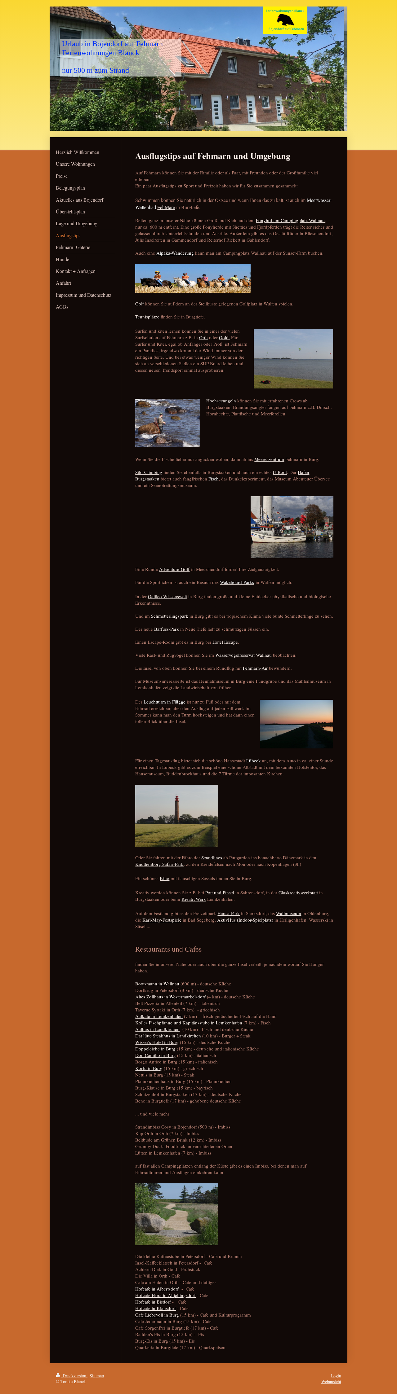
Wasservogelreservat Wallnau (243, 655)
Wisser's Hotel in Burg (157, 1042)
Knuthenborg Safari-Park (159, 864)
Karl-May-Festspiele (161, 920)
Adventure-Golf (174, 569)
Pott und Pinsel (219, 892)
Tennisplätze (147, 316)
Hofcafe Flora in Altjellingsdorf (165, 1295)
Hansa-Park (228, 913)
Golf (139, 303)
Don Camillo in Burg (155, 1055)
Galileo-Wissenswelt (167, 596)
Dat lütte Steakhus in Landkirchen (168, 1035)
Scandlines (211, 857)
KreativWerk (193, 899)
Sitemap (97, 1376)
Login (336, 1376)
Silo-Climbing (148, 472)
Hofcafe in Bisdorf (153, 1302)
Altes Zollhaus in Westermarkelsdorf (170, 996)
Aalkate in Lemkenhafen (159, 1016)
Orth (203, 337)
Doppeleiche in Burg (155, 1049)
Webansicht (331, 1381)
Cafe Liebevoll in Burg (157, 1315)
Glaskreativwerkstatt (298, 892)
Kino (164, 878)
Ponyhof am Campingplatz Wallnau (290, 220)
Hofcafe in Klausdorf (155, 1308)
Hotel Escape (225, 642)
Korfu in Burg (149, 1068)
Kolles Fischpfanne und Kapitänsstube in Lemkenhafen (188, 1022)
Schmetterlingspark (169, 616)
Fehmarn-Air (255, 668)
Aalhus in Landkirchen (157, 1029)
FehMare (166, 207)
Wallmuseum (288, 913)
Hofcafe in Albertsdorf (157, 1289)
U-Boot (280, 472)
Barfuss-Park (166, 629)
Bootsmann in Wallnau (157, 983)
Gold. (224, 337)
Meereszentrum (269, 459)
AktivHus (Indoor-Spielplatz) (245, 920)
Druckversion (74, 1376)
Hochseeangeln (221, 400)
